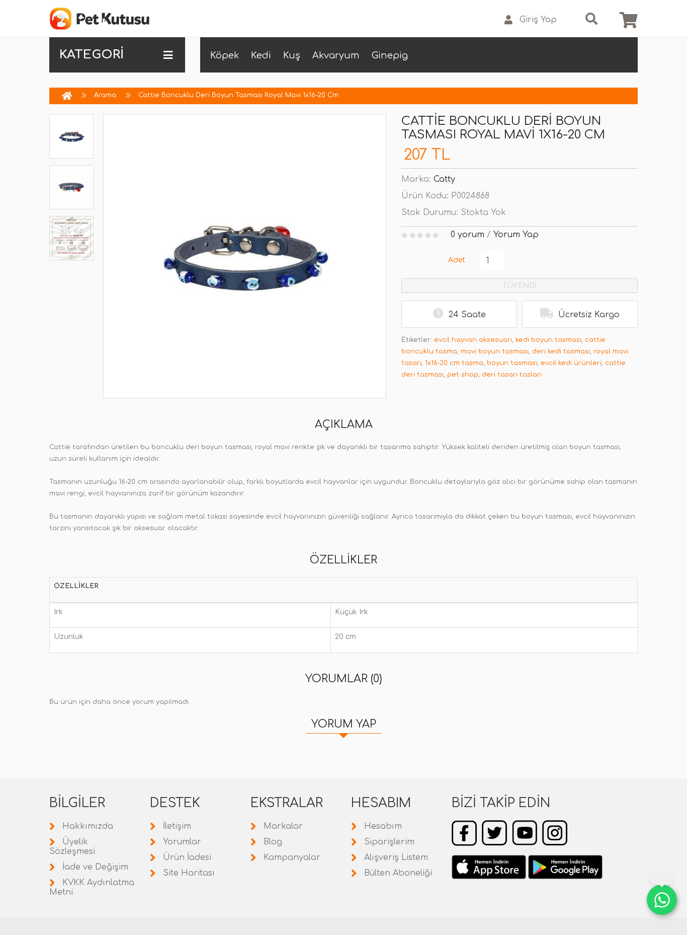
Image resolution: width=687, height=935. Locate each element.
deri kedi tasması (561, 351)
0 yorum (467, 234)
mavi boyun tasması (495, 351)
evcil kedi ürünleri (571, 363)
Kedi (261, 55)
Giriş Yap (538, 19)
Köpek (224, 55)
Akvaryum (336, 55)
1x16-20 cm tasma (454, 363)
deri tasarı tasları (512, 374)
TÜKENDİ (519, 286)
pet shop (462, 374)
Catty (444, 179)
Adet (456, 260)
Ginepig (390, 55)
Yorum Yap (516, 234)
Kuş (291, 55)
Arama (105, 95)
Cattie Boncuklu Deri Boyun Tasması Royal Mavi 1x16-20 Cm (238, 95)
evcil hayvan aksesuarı (473, 339)
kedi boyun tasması (548, 339)
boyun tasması (512, 363)
